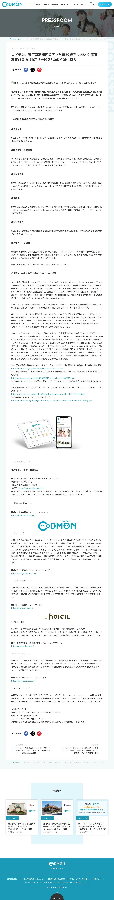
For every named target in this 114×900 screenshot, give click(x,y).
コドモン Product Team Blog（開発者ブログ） (72, 882)
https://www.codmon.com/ (23, 515)
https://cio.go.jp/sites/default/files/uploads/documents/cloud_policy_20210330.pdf (48, 394)
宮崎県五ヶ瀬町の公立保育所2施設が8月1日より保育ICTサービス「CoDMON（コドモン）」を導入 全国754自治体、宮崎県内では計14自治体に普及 (56, 826)
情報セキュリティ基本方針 (79, 879)
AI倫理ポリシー (97, 879)
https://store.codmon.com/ (23, 680)
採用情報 (54, 4)
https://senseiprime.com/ (22, 646)
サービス (46, 4)
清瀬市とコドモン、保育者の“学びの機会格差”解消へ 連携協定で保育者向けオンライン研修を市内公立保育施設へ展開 (92, 826)
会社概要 (37, 4)
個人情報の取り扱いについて (33, 879)
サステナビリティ (77, 4)
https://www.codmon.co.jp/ (31, 488)
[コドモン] (12, 4)
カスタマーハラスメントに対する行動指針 (38, 882)
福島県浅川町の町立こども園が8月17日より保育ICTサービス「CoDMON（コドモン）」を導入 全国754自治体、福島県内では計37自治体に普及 (21, 826)
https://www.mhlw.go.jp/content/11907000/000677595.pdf (37, 368)
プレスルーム (91, 4)
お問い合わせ (105, 4)
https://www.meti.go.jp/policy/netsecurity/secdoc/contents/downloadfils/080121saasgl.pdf (51, 400)
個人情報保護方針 (13, 879)
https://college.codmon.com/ (24, 573)
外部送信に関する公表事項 (56, 879)
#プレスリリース (28, 48)
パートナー (64, 4)
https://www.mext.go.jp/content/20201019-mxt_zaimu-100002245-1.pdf (43, 378)
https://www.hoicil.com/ (22, 608)
